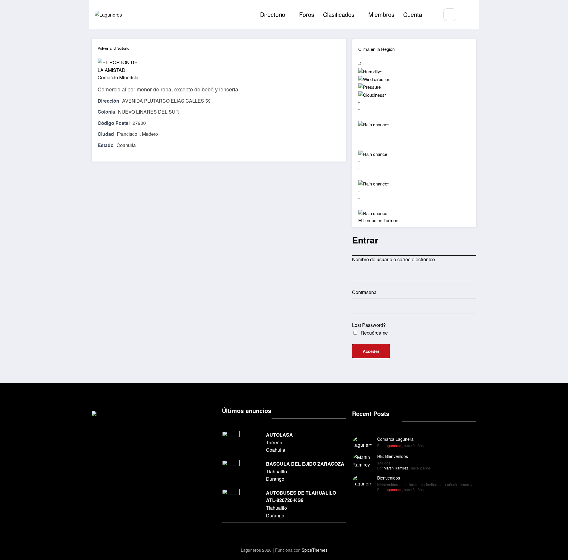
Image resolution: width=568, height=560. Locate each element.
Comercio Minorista (118, 77)
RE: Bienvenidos (392, 456)
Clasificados (338, 14)
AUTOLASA (279, 434)
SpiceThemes (314, 550)
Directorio (272, 14)
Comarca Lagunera (395, 439)
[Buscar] (449, 14)
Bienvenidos (388, 478)
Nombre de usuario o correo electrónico (393, 259)
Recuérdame (373, 332)
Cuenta (412, 14)
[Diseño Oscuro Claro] (467, 15)
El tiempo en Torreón (378, 220)
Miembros (381, 14)
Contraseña (364, 292)
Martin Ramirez (396, 467)
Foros (306, 14)
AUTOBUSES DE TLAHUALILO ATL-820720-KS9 (301, 496)
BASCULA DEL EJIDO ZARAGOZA (305, 463)
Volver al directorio (113, 48)
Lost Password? (369, 325)
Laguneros (392, 445)
